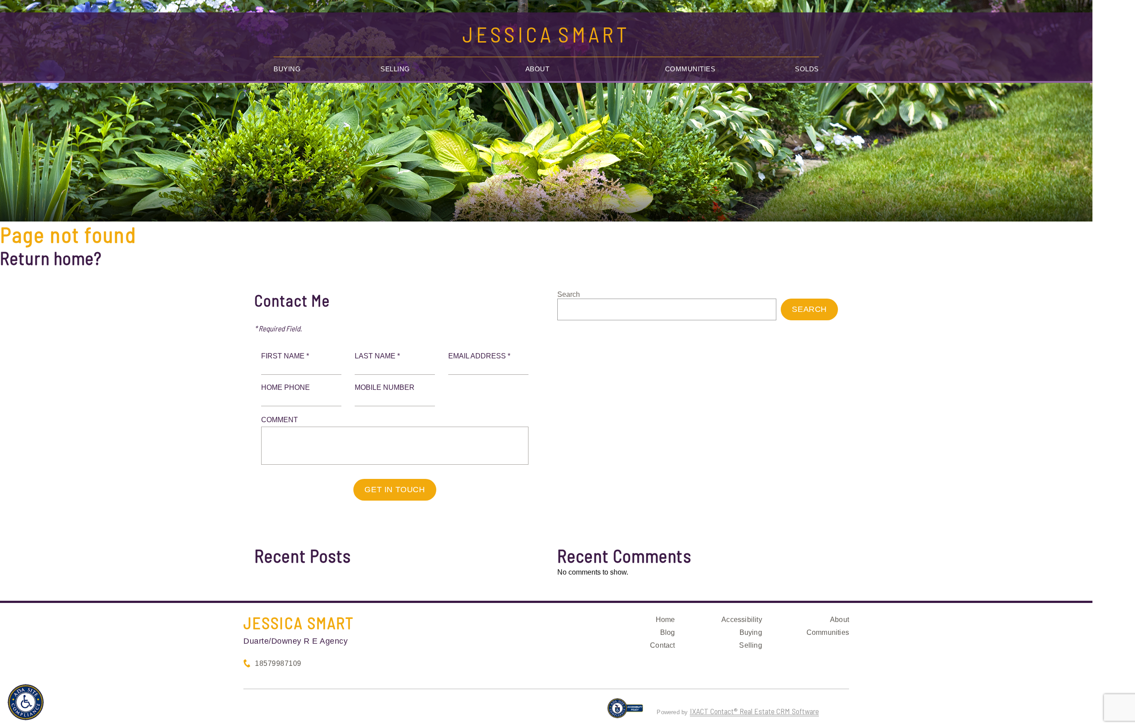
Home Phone (285, 387)
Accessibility (741, 619)
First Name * (285, 356)
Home (665, 619)
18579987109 (278, 663)
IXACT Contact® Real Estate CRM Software (754, 711)
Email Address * (479, 356)
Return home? (51, 257)
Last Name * (377, 356)
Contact (662, 645)
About (537, 69)
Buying (287, 69)
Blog (667, 632)
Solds (807, 69)
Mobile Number (385, 387)
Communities (690, 69)
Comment (279, 420)
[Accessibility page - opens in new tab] (625, 712)
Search (568, 294)
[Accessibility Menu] (25, 702)
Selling (395, 69)
